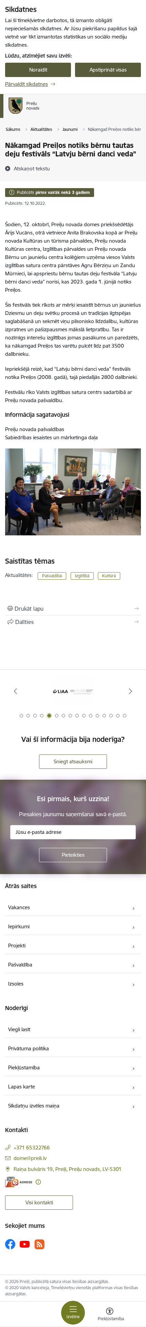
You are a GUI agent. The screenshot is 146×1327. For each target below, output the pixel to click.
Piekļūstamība (24, 1067)
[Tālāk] (130, 691)
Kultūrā (109, 575)
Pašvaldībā (52, 575)
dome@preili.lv (30, 1158)
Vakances (19, 907)
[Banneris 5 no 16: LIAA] (73, 691)
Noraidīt (38, 69)
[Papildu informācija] (38, 1182)
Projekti (16, 945)
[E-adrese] (18, 1182)
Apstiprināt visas (108, 69)
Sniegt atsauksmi (73, 761)
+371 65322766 (32, 1147)
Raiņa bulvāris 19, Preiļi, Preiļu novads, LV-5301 (68, 1169)
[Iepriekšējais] (15, 691)
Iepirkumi (19, 926)
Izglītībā (82, 575)
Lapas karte (21, 1086)
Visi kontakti (39, 1202)
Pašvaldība (20, 964)
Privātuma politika (28, 1048)
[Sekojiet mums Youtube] (25, 1244)
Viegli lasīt (19, 1029)
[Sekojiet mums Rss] (39, 1244)
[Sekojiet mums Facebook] (10, 1244)
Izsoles (15, 983)
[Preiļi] (39, 113)
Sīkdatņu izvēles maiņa (33, 1105)
